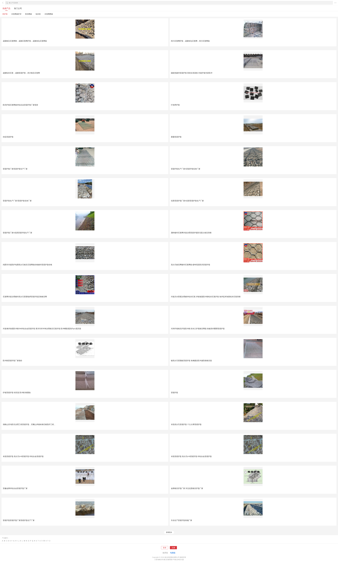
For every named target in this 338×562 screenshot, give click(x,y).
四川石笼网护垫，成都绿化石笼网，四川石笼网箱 (190, 41)
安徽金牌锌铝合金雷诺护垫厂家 (15, 488)
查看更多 (169, 532)
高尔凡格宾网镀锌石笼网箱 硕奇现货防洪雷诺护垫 (190, 264)
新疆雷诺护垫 (176, 137)
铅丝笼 (38, 14)
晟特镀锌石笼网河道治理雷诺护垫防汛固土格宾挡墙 (191, 232)
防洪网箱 (28, 14)
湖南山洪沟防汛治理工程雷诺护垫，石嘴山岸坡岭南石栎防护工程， (29, 424)
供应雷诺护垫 (8, 137)
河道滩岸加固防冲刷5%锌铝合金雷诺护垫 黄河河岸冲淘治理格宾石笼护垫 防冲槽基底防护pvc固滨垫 (42, 328)
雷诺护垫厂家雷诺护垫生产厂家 (15, 169)
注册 (173, 547)
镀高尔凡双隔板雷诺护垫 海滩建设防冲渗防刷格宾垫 (191, 360)
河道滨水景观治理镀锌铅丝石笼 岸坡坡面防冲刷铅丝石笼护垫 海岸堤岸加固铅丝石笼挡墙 (205, 296)
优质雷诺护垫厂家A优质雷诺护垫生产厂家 (187, 200)
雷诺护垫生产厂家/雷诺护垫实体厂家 (17, 200)
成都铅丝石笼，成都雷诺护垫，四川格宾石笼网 (21, 73)
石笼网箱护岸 (16, 14)
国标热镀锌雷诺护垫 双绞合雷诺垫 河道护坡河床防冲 (191, 73)
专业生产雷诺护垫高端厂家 (181, 520)
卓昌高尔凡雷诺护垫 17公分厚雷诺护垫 (186, 424)
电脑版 (172, 552)
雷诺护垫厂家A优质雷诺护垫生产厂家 (17, 232)
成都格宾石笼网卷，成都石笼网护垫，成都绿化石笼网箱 (25, 41)
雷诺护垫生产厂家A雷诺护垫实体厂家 (185, 169)
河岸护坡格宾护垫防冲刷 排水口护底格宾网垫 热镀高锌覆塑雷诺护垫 (198, 328)
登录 (164, 547)
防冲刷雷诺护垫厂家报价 (12, 360)
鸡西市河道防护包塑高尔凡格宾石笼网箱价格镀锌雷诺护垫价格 (27, 264)
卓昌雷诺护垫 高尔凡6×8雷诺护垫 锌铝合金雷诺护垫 (23, 456)
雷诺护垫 (174, 392)
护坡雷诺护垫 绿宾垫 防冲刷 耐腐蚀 (17, 392)
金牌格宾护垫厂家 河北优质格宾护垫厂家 (187, 488)
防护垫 (5, 14)
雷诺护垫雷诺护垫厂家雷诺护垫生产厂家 (19, 520)
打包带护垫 (175, 105)
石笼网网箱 (49, 14)
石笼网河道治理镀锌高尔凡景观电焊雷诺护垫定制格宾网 (25, 296)
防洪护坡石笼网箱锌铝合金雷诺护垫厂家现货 (20, 105)
